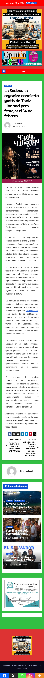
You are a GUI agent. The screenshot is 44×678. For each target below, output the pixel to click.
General (8, 86)
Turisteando (20, 500)
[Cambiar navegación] (24, 71)
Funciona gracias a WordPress (15, 665)
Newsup (36, 665)
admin (19, 123)
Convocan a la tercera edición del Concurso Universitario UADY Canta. (15, 445)
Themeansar (22, 668)
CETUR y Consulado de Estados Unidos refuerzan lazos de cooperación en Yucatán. (29, 448)
